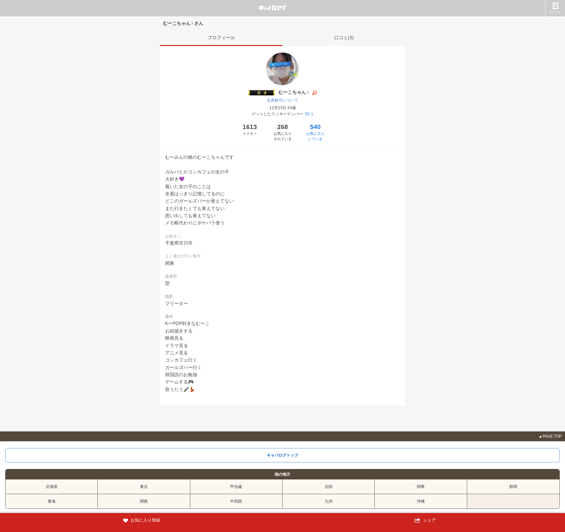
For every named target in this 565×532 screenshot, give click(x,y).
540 (315, 132)
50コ (309, 114)
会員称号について (282, 100)
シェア (429, 520)
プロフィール (221, 37)
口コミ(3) (344, 37)
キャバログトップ (282, 455)
